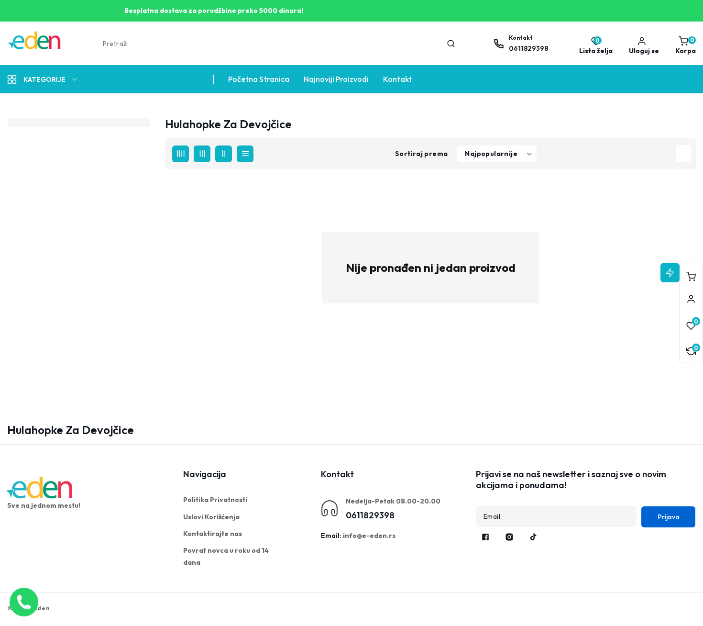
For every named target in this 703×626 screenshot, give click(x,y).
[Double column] (223, 153)
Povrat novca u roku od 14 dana (226, 556)
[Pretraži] (450, 43)
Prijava (669, 517)
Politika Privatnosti (215, 499)
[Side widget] (691, 299)
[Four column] (180, 153)
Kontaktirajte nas (212, 533)
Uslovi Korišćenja (211, 517)
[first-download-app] (40, 488)
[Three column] (202, 153)
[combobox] (278, 43)
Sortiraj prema (421, 153)
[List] (245, 153)
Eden (41, 608)
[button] (683, 43)
